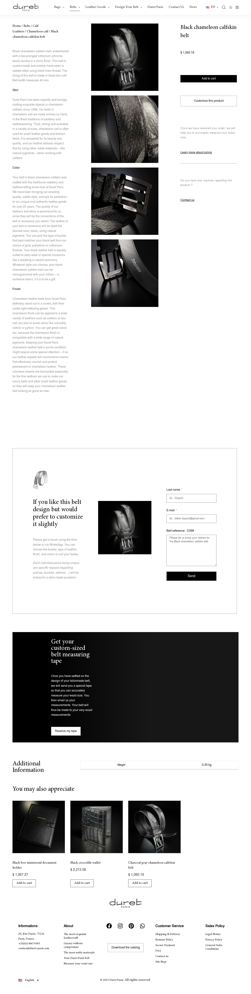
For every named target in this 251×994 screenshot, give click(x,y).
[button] (212, 7)
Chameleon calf (37, 31)
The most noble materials (79, 952)
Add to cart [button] (24, 883)
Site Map (160, 961)
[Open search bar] (224, 7)
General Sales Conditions (213, 947)
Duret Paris (155, 7)
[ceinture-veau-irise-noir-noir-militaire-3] (124, 201)
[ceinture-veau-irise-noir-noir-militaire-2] (124, 129)
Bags (57, 7)
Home (16, 26)
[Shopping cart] (237, 7)
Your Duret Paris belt (76, 958)
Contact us (176, 7)
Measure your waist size (78, 963)
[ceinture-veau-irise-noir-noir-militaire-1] (124, 57)
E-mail (170, 510)
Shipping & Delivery (167, 934)
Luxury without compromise (73, 945)
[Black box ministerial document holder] (38, 827)
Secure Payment (165, 945)
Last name (173, 490)
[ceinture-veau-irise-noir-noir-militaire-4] (124, 273)
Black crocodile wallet (85, 863)
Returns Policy (164, 939)
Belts (73, 7)
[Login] (230, 7)
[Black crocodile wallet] (96, 827)
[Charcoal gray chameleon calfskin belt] (154, 827)
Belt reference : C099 (180, 531)
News (193, 7)
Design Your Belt (126, 7)
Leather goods (95, 7)
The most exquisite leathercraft (75, 936)
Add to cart (209, 78)
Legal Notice (213, 934)
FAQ (158, 950)
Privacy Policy (213, 939)
